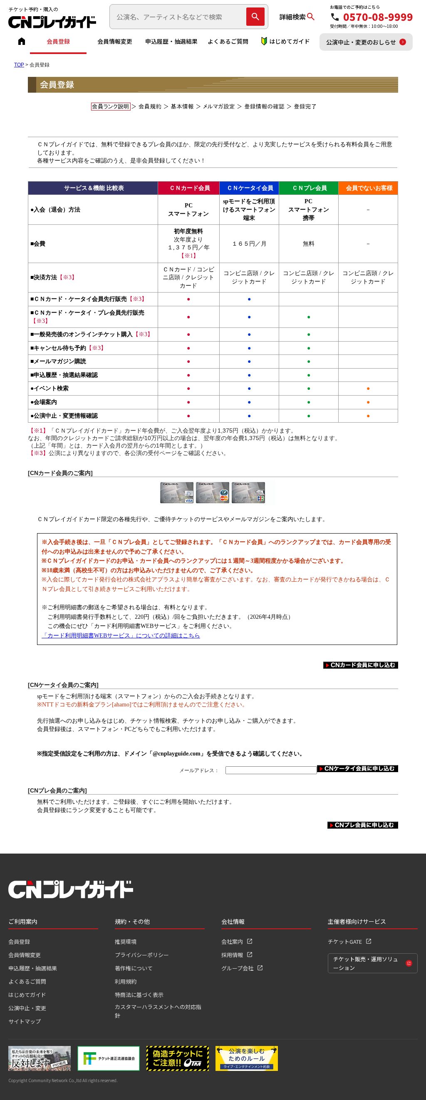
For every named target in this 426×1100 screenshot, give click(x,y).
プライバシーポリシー (142, 955)
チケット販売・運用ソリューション (365, 963)
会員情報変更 (114, 41)
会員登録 (58, 41)
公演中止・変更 (27, 1008)
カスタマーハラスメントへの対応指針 (158, 1011)
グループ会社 (237, 968)
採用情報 (232, 955)
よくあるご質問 (228, 41)
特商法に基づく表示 (139, 995)
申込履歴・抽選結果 (171, 41)
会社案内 (232, 941)
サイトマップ (24, 1021)
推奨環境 (125, 941)
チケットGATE (345, 941)
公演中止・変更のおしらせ (361, 42)
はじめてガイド (289, 41)
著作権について (134, 968)
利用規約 (125, 981)
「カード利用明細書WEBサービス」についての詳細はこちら (121, 635)
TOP (19, 65)
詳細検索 (292, 17)
